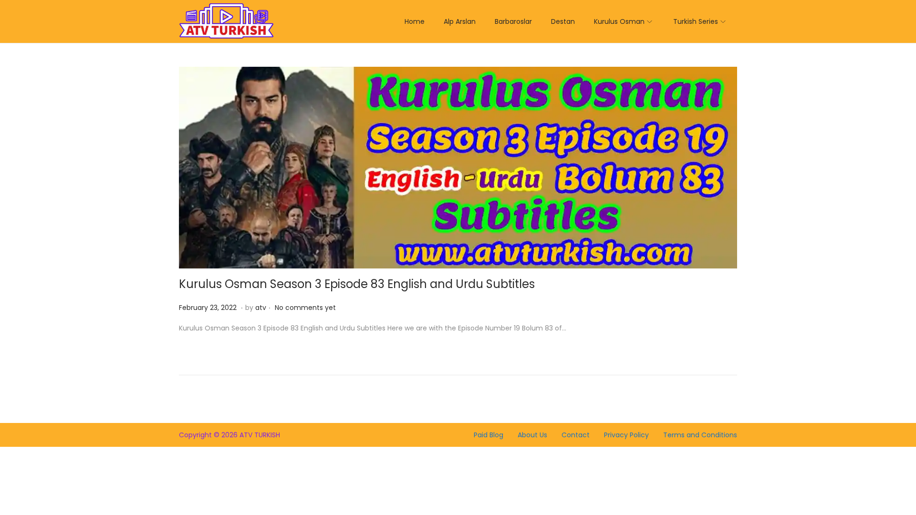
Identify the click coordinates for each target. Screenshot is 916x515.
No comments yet (305, 307)
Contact (576, 435)
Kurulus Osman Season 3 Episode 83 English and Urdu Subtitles (357, 284)
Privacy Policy (626, 435)
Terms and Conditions (700, 435)
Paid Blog (488, 435)
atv (260, 307)
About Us (532, 435)
